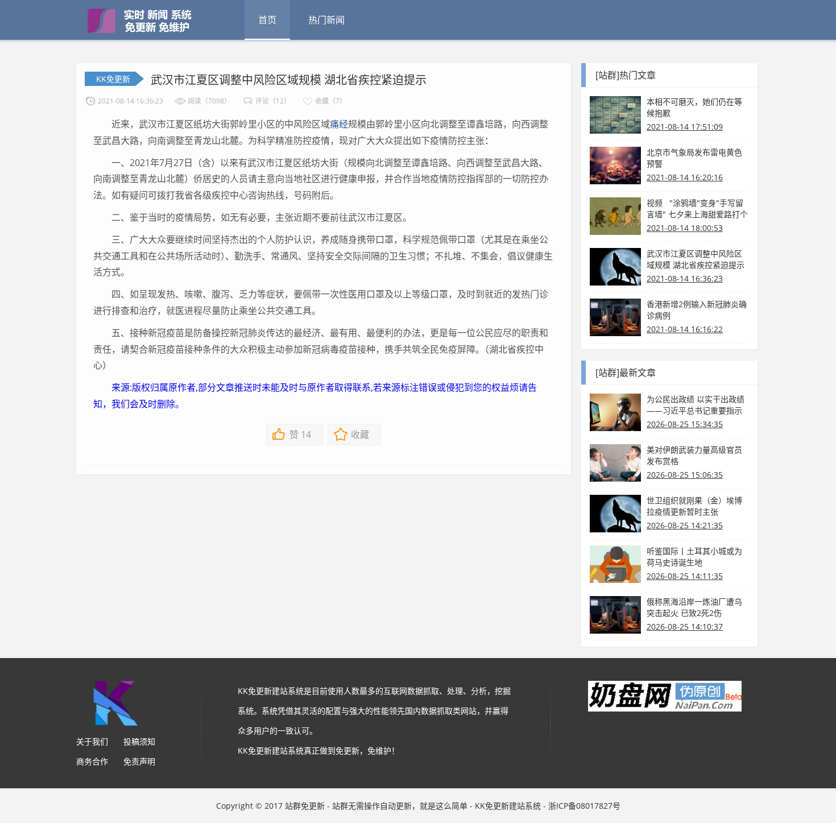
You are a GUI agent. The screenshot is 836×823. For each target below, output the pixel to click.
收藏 (360, 434)
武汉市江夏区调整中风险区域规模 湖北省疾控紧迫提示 (289, 80)
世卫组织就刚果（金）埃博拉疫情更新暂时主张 (694, 506)
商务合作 (92, 761)
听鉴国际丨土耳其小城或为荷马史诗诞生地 (694, 556)
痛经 (339, 124)
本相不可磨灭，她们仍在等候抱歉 (694, 107)
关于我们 (92, 741)
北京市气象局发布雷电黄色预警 (694, 158)
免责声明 (139, 761)
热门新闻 (326, 20)
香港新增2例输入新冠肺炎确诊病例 (697, 310)
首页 (267, 20)
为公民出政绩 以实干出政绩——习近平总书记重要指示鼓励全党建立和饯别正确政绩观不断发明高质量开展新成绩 (695, 405)
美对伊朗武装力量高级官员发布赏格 (694, 455)
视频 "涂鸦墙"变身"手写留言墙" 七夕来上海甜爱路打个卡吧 (697, 208)
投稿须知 (139, 741)
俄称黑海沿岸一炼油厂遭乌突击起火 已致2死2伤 (694, 607)
